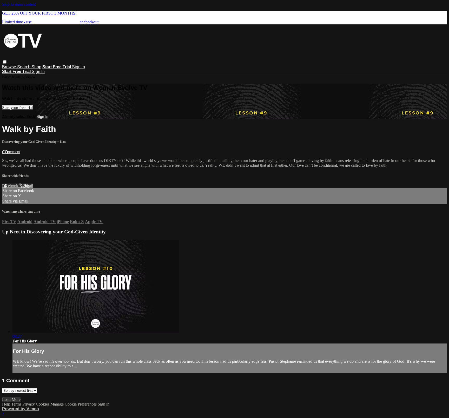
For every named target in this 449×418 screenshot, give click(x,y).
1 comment (11, 152)
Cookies (43, 404)
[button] (4, 62)
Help (6, 404)
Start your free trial (17, 107)
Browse (9, 67)
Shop (36, 67)
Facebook (10, 186)
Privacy (29, 404)
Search (24, 67)
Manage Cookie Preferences (74, 404)
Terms (16, 404)
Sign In (38, 71)
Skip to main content (19, 4)
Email (28, 186)
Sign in (78, 67)
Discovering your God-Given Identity (29, 142)
